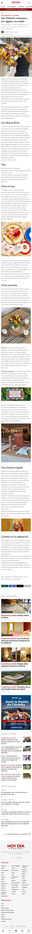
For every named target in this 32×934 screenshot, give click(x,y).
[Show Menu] (2, 2)
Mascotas (24, 869)
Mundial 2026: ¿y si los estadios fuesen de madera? (15, 688)
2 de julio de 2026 (5, 691)
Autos (2, 872)
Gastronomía (15, 870)
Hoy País (21, 6)
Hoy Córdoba (11, 6)
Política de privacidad (6, 919)
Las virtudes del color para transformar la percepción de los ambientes (15, 640)
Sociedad (24, 880)
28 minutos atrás (5, 796)
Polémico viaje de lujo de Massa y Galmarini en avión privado (10, 740)
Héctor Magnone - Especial (12, 32)
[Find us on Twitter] (14, 858)
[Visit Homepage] (15, 2)
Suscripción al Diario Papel (7, 912)
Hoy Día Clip (15, 887)
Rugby (23, 876)
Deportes (3, 890)
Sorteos (3, 916)
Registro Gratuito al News (7, 910)
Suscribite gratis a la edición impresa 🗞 (16, 9)
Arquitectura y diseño (18, 576)
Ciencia (3, 881)
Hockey (13, 880)
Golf (13, 874)
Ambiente (3, 866)
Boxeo (2, 879)
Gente (13, 872)
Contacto (3, 921)
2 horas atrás (4, 827)
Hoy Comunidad (15, 882)
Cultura (3, 888)
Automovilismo (5, 870)
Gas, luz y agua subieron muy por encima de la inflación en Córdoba (15, 803)
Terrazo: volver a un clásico (15, 616)
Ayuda (25, 576)
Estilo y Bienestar (9, 13)
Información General (25, 866)
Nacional (4, 809)
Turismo (24, 891)
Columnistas (4, 883)
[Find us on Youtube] (20, 858)
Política (23, 874)
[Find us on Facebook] (11, 858)
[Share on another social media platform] (27, 586)
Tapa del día (25, 885)
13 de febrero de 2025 (8, 34)
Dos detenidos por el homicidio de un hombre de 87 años (14, 793)
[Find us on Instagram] (17, 858)
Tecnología (24, 887)
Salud (23, 878)
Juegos (2, 914)
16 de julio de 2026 (6, 668)
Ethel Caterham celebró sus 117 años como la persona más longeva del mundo (10, 759)
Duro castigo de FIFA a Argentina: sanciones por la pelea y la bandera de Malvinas (11, 768)
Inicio (3, 6)
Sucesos (3, 790)
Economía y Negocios (7, 799)
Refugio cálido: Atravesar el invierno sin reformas (14, 665)
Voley (23, 893)
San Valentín (17, 579)
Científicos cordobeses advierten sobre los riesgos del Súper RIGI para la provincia (15, 813)
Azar (2, 874)
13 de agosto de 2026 (6, 619)
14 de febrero (8, 576)
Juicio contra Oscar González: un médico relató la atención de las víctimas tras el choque (10, 777)
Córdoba (3, 885)
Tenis (23, 889)
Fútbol (13, 868)
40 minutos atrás (5, 806)
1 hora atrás (4, 816)
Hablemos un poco (15, 877)
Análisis (3, 868)
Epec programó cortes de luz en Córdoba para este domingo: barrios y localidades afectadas (11, 750)
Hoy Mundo (15, 889)
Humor (13, 893)
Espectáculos (4, 896)
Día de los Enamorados (7, 579)
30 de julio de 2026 (6, 645)
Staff (2, 905)
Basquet (3, 877)
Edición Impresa (5, 908)
